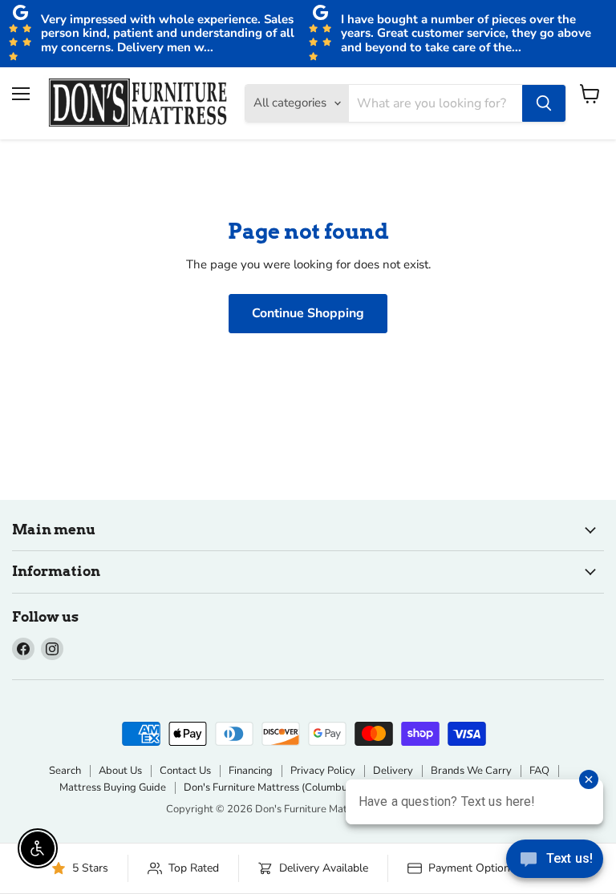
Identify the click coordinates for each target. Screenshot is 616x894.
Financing (251, 770)
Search (65, 770)
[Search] (543, 103)
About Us (120, 770)
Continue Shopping (308, 313)
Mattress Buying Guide (112, 787)
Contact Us (185, 770)
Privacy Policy (322, 770)
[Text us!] (554, 862)
